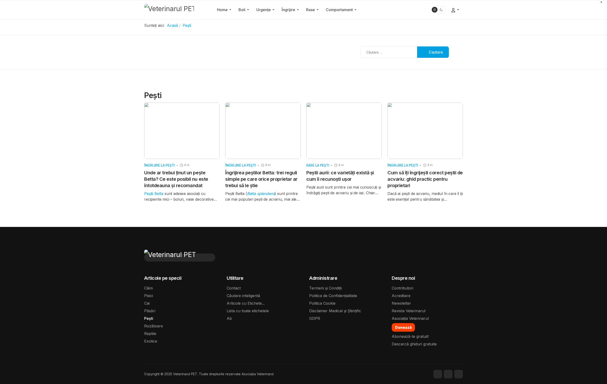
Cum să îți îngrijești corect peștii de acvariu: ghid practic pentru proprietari (425, 179)
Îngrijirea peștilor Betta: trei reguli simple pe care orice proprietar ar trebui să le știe (261, 179)
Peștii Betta (154, 193)
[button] (225, 9)
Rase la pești (317, 165)
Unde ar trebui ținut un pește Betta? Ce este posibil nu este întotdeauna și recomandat (176, 179)
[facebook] (437, 374)
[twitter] (448, 374)
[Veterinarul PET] (169, 9)
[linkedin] (458, 374)
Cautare (435, 52)
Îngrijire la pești (159, 165)
